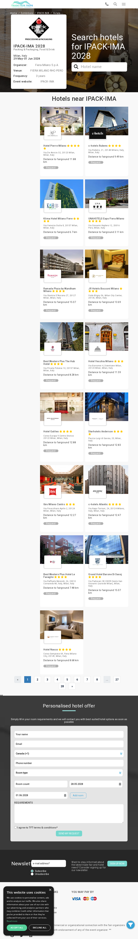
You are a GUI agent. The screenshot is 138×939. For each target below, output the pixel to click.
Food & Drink (47, 49)
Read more (12, 921)
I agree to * (37, 827)
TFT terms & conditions (42, 827)
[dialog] (28, 911)
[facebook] (12, 936)
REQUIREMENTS (23, 802)
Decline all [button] (39, 927)
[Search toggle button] (115, 4)
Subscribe (40, 871)
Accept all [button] (17, 927)
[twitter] (22, 936)
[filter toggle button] (131, 925)
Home (13, 13)
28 (62, 686)
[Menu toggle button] (124, 4)
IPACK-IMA (43, 13)
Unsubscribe (42, 874)
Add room (78, 795)
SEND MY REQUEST (69, 833)
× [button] (50, 890)
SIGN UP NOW (117, 863)
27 (117, 679)
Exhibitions (27, 13)
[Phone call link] (107, 4)
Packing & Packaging (25, 49)
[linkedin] (30, 936)
